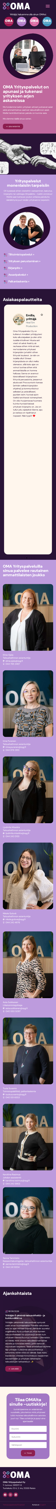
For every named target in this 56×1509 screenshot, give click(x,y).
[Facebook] (5, 1494)
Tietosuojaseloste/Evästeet (14, 1505)
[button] (47, 6)
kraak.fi (43, 1505)
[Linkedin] (15, 1494)
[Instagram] (10, 1494)
